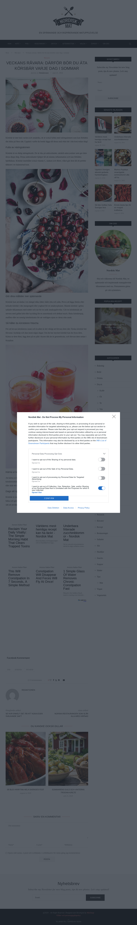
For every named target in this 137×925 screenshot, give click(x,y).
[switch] (101, 459)
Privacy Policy (84, 508)
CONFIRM (49, 498)
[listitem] (68, 453)
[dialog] (68, 462)
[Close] (114, 417)
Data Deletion (53, 508)
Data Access (68, 508)
